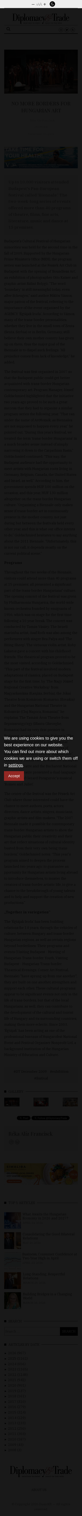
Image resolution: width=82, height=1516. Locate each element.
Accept (14, 776)
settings (15, 765)
